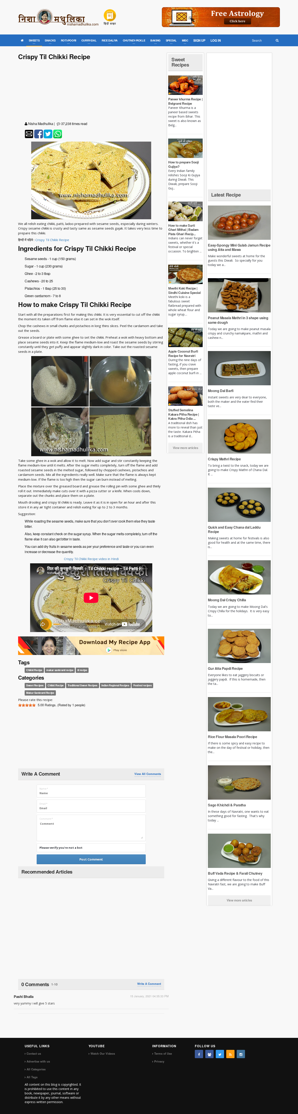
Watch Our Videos (103, 1053)
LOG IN (216, 40)
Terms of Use (163, 1053)
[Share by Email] (29, 134)
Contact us (34, 1053)
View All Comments (147, 774)
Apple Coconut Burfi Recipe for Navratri (183, 353)
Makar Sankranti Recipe (40, 693)
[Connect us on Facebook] (199, 1054)
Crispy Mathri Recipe (224, 458)
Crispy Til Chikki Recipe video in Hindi (91, 559)
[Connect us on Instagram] (241, 1054)
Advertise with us (38, 1061)
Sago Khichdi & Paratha (227, 804)
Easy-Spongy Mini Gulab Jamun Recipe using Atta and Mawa (239, 247)
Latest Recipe (226, 194)
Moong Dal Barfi (220, 390)
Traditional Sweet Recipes (83, 685)
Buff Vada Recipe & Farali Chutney (235, 873)
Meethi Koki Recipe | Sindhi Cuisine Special (184, 290)
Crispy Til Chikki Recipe (52, 240)
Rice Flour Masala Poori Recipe (232, 736)
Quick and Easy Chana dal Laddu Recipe (234, 529)
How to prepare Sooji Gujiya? (183, 164)
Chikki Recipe (34, 670)
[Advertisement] (91, 91)
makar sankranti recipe (59, 670)
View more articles (185, 448)
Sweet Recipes (35, 685)
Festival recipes (142, 685)
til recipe (82, 670)
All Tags (32, 1077)
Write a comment (149, 984)
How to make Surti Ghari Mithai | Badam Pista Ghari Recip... (183, 229)
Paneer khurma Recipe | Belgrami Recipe (185, 101)
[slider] (27, 705)
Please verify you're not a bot (60, 848)
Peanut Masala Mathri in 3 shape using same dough (238, 320)
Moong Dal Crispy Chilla (227, 599)
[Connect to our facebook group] (209, 1054)
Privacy (159, 1061)
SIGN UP (199, 40)
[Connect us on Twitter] (220, 1054)
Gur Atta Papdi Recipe (225, 668)
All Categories (36, 1069)
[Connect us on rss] (230, 1054)
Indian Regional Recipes (115, 685)
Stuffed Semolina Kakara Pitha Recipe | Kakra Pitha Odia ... (183, 414)
